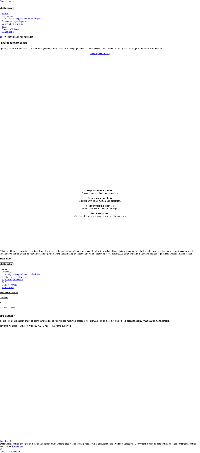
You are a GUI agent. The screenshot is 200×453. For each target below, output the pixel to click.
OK (2, 449)
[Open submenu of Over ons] (11, 16)
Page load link (6, 441)
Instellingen (17, 446)
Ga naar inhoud (7, 1)
